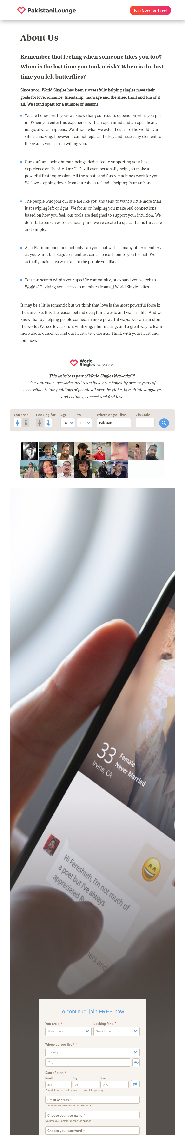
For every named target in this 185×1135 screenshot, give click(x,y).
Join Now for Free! (150, 10)
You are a (21, 415)
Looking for (46, 415)
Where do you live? (112, 415)
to (79, 415)
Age (63, 415)
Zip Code (143, 415)
